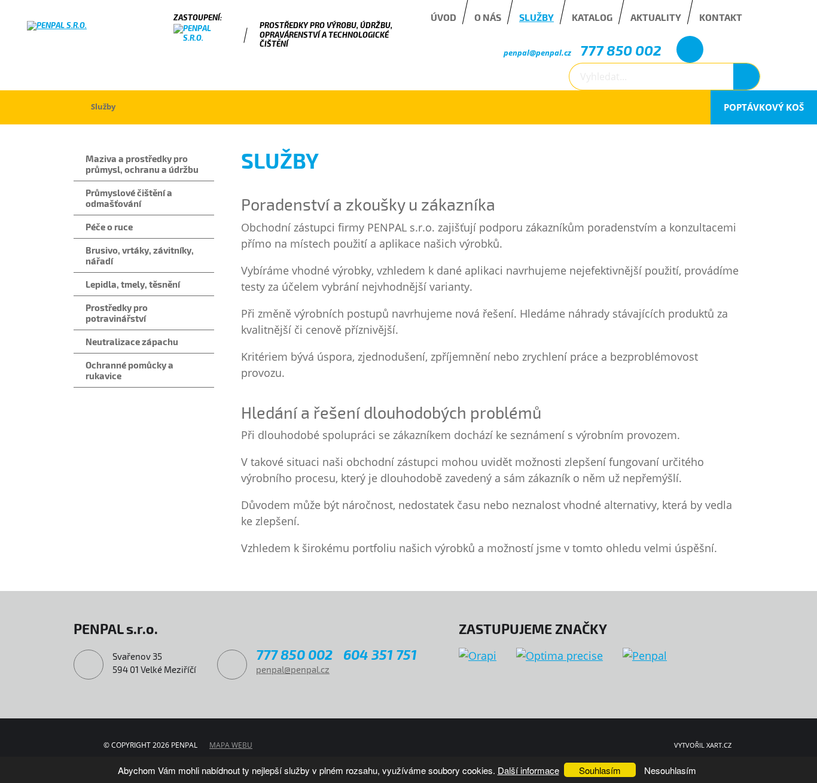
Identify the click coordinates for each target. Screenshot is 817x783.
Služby (536, 17)
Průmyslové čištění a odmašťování (129, 198)
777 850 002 (620, 50)
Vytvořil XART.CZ (702, 745)
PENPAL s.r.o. (44, 107)
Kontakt (720, 17)
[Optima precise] (559, 656)
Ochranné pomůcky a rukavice (129, 370)
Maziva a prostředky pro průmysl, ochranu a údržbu (142, 164)
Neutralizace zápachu (132, 341)
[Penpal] (645, 656)
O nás (487, 17)
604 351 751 (380, 655)
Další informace (528, 770)
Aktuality (655, 17)
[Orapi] (477, 656)
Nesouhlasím (670, 770)
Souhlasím (600, 770)
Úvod (443, 17)
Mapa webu (230, 745)
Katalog (592, 17)
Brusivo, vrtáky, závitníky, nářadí (140, 255)
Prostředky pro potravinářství (117, 313)
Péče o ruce (109, 226)
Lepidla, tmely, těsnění (133, 284)
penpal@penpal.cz (537, 52)
